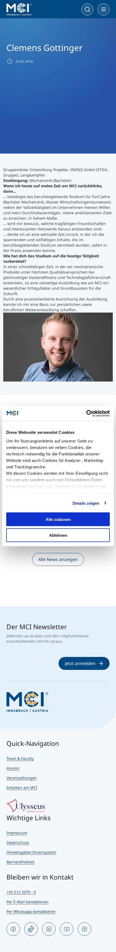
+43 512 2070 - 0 (21, 892)
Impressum (16, 832)
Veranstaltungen (21, 777)
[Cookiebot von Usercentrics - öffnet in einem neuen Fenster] (86, 413)
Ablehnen (58, 535)
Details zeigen (86, 503)
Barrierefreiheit (20, 861)
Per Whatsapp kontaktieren (31, 911)
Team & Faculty (20, 758)
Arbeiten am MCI (21, 787)
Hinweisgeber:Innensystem (31, 852)
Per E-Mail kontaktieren (27, 901)
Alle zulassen (58, 519)
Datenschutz (17, 842)
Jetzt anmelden (80, 663)
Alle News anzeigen (58, 559)
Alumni (12, 768)
